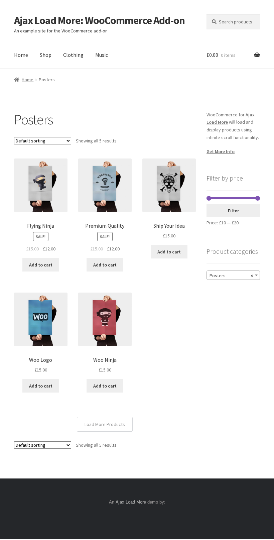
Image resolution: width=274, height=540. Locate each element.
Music (101, 54)
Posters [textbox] (231, 276)
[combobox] (233, 275)
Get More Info (221, 151)
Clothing (73, 54)
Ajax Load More (131, 502)
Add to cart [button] (40, 265)
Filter (233, 211)
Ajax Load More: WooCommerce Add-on (99, 20)
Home (21, 54)
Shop (45, 54)
